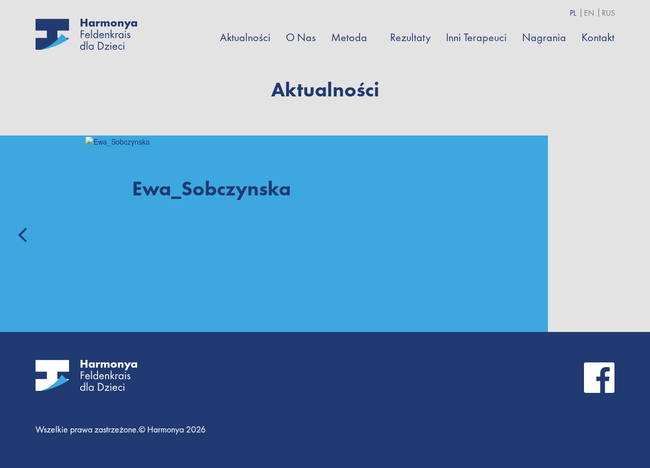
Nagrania (544, 37)
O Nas (301, 37)
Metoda (349, 37)
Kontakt (597, 37)
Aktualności (245, 37)
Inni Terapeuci (476, 37)
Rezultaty (410, 37)
